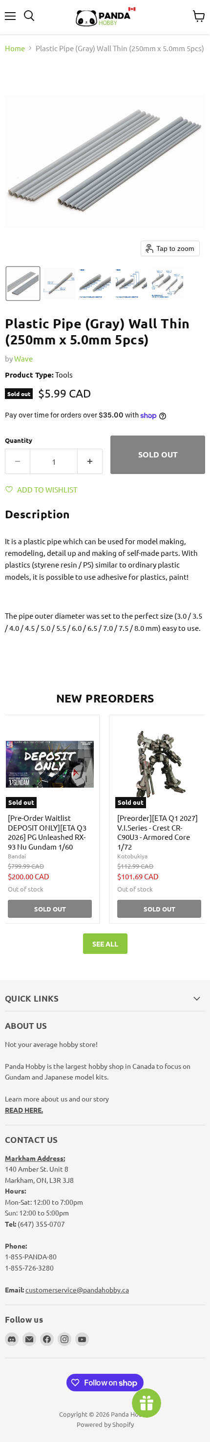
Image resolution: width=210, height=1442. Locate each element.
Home (15, 48)
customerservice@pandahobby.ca (77, 1289)
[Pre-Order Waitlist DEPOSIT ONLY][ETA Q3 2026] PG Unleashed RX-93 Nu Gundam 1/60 (47, 832)
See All (105, 943)
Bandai (17, 856)
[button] (23, 283)
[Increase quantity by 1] (90, 461)
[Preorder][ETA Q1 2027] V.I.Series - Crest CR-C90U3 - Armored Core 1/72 (157, 832)
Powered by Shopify (105, 1424)
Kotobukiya (132, 856)
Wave (23, 358)
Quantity (18, 440)
